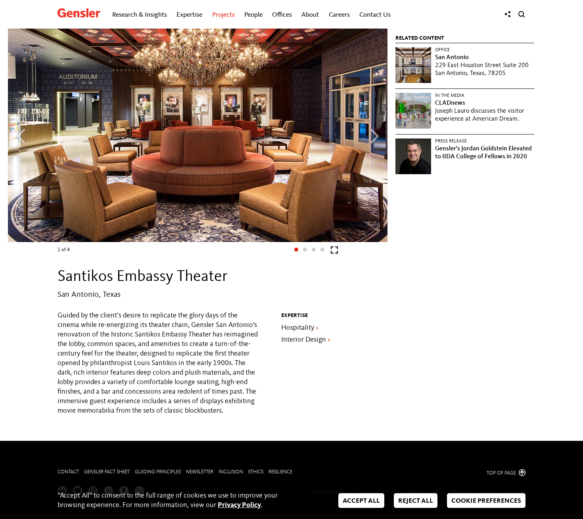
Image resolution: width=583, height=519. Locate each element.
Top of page (502, 473)
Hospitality (299, 327)
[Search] (521, 14)
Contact (68, 472)
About (310, 15)
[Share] (508, 14)
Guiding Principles (158, 472)
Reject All (415, 501)
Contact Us (375, 15)
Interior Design (305, 339)
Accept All (361, 501)
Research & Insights (139, 15)
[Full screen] (334, 251)
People (253, 15)
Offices (282, 15)
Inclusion (231, 472)
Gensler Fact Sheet (107, 472)
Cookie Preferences (486, 501)
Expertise (189, 15)
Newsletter (199, 472)
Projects (223, 15)
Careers (339, 15)
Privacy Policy (239, 505)
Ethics (255, 472)
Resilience (280, 472)
